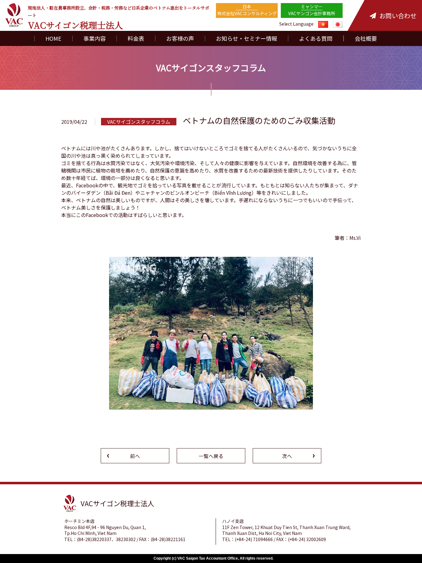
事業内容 (94, 38)
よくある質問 (315, 38)
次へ (287, 456)
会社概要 (366, 38)
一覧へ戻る (211, 456)
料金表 (136, 38)
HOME (53, 38)
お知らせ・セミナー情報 (246, 38)
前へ (135, 456)
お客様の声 (180, 38)
